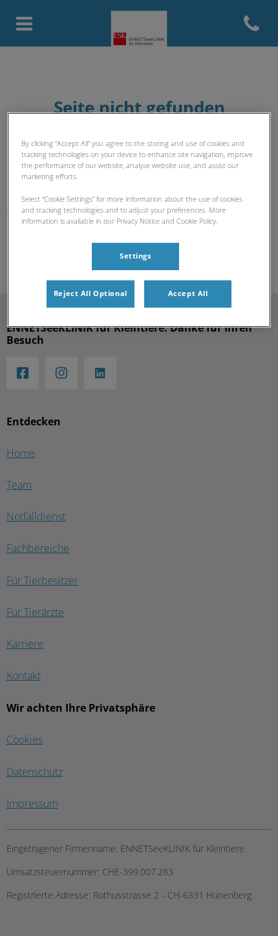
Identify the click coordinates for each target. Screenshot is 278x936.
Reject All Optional (90, 292)
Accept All (188, 292)
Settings (135, 255)
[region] (139, 219)
